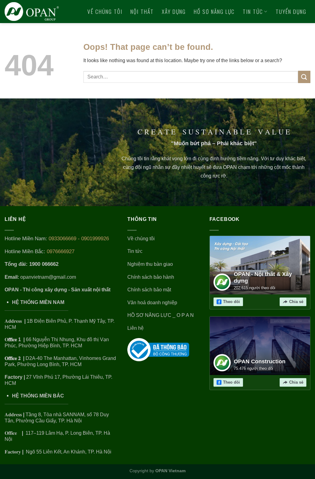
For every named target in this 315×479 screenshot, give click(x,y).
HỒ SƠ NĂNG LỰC (214, 11)
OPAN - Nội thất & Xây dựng (263, 277)
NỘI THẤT (142, 11)
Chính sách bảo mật (149, 289)
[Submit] (304, 77)
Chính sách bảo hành (150, 277)
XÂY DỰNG (174, 11)
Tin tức (253, 11)
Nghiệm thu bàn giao (150, 264)
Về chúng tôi (104, 11)
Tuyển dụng (291, 11)
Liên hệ (301, 34)
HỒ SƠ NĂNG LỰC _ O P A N (161, 315)
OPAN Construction (259, 361)
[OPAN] (32, 11)
